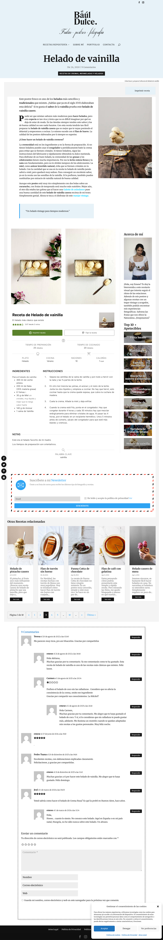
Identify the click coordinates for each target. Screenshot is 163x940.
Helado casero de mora (142, 570)
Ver (130, 498)
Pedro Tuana (40, 754)
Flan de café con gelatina (111, 570)
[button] (158, 906)
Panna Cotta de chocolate (80, 570)
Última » (91, 615)
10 (70, 615)
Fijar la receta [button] (91, 333)
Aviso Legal (143, 935)
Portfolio (93, 45)
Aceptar (104, 928)
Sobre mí (78, 45)
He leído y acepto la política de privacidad (109, 498)
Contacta (109, 45)
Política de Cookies (113, 935)
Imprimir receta (142, 90)
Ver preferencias (148, 928)
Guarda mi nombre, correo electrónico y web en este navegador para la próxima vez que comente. (71, 900)
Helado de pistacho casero (19, 570)
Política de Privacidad (129, 935)
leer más (16, 599)
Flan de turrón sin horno (49, 570)
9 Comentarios (89, 67)
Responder (136, 637)
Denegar (126, 928)
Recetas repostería (55, 45)
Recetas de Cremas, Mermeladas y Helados (81, 74)
